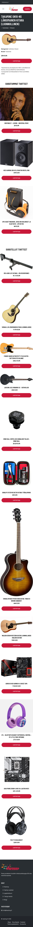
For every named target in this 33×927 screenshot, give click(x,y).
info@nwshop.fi (5, 2)
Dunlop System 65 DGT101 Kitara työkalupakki (16, 492)
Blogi (5, 900)
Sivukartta (23, 924)
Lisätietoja (16, 61)
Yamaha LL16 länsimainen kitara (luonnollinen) (16, 327)
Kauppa (27, 9)
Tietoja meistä (8, 896)
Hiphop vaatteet (8, 890)
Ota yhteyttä (15, 922)
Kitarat (12, 28)
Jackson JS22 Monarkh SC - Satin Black (16, 387)
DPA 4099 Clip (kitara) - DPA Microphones (16, 273)
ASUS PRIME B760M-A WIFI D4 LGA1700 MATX (16, 789)
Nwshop (6, 887)
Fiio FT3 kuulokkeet (16, 840)
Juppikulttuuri (8, 893)
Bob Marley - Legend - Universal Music (17, 123)
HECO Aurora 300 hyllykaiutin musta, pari (16, 170)
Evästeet (22, 922)
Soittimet (6, 28)
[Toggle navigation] (3, 8)
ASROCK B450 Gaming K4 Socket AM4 (16, 684)
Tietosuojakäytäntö (13, 924)
